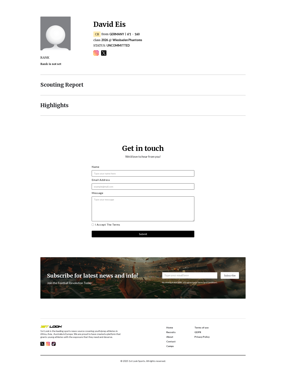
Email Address (101, 179)
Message (97, 192)
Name (95, 166)
